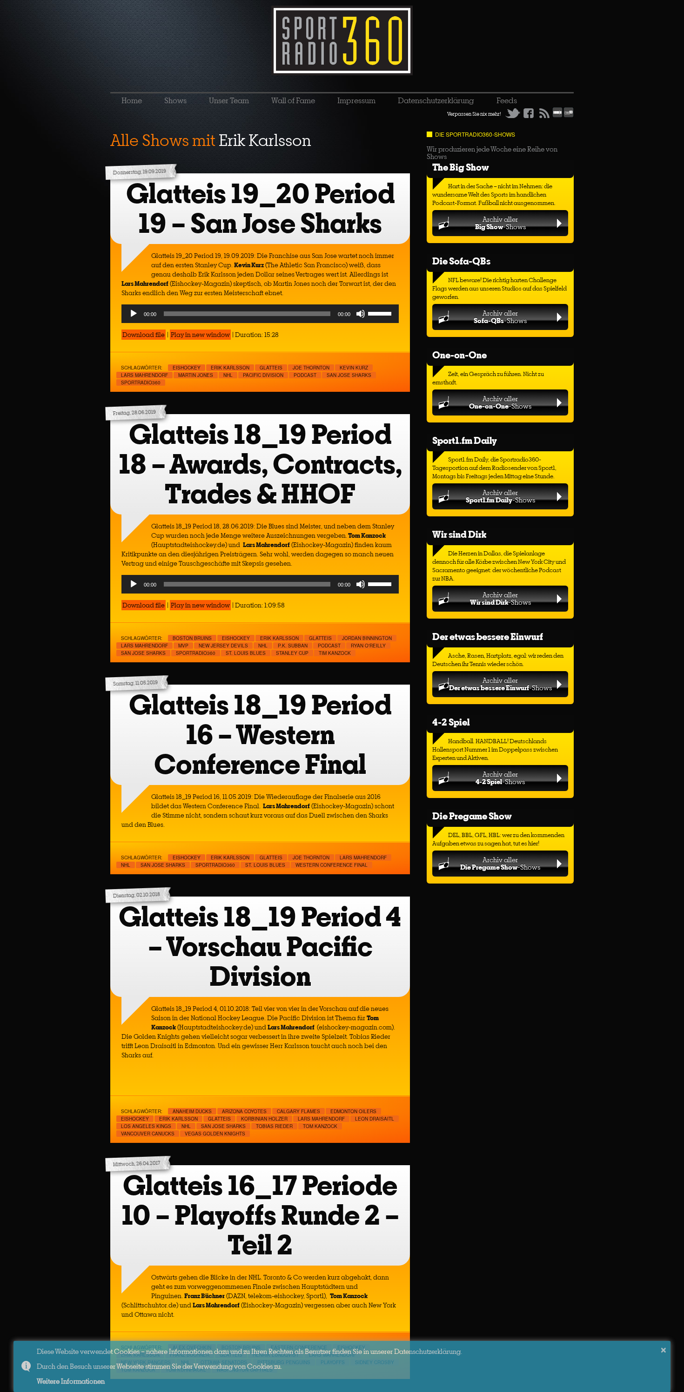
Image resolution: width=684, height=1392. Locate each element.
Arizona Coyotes (244, 1111)
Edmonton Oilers (353, 1111)
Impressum (356, 100)
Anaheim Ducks (192, 1111)
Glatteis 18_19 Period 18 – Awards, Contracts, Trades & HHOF (260, 464)
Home (131, 100)
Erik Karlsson (230, 367)
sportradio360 (141, 382)
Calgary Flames (298, 1111)
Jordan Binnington (367, 638)
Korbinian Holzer (264, 1118)
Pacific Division (263, 375)
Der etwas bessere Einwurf (487, 636)
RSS (544, 113)
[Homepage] (342, 40)
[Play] (133, 313)
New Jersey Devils (223, 645)
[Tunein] (568, 115)
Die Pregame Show (472, 816)
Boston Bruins (192, 638)
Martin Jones (195, 375)
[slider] (381, 312)
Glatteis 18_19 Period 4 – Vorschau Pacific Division (260, 946)
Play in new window (200, 334)
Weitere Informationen (71, 1381)
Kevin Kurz (354, 367)
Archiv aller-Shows (500, 222)
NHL (228, 375)
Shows (175, 100)
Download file (143, 334)
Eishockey (187, 367)
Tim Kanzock (335, 653)
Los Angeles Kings (146, 1126)
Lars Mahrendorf (144, 375)
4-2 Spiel (450, 722)
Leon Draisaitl (374, 1118)
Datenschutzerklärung (436, 100)
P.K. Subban (293, 645)
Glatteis (271, 367)
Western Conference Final (331, 865)
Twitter (513, 113)
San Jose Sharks (349, 375)
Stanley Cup (292, 653)
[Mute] (360, 313)
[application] (260, 313)
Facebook (528, 113)
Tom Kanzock (320, 1126)
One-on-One (459, 355)
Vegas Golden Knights (215, 1133)
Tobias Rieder (274, 1126)
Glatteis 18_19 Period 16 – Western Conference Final (260, 734)
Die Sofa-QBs (461, 261)
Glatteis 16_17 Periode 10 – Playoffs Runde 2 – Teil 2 (260, 1215)
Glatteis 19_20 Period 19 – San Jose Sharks (260, 208)
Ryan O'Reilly (368, 645)
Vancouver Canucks (147, 1133)
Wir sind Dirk (459, 534)
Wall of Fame (293, 100)
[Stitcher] (557, 115)
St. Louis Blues (246, 653)
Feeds (506, 100)
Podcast (305, 375)
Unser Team (229, 100)
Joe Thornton (311, 367)
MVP (183, 645)
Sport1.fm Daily (464, 440)
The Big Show (460, 167)
